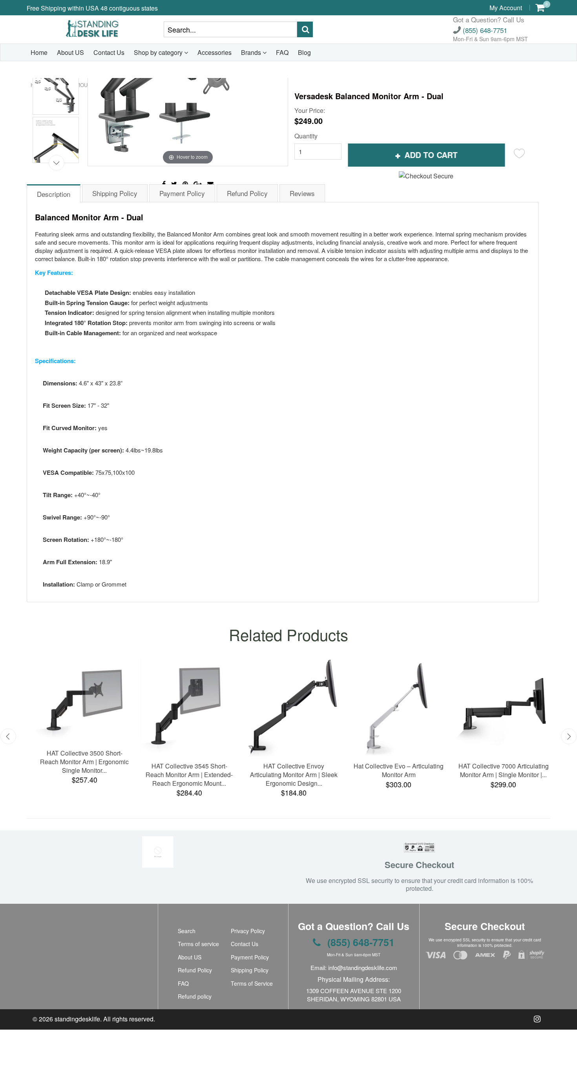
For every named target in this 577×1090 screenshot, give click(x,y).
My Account (505, 7)
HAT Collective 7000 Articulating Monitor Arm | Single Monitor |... (498, 770)
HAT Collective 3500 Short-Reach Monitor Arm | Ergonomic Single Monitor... (79, 761)
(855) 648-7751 (484, 30)
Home (39, 52)
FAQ (282, 52)
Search (186, 931)
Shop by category (159, 52)
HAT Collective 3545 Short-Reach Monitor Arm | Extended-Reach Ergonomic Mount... (183, 774)
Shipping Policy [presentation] (114, 193)
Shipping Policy (249, 970)
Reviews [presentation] (302, 193)
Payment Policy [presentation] (182, 193)
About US (70, 52)
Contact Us (108, 52)
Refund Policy (195, 970)
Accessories (214, 52)
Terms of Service (252, 983)
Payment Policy (250, 957)
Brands (252, 52)
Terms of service (198, 944)
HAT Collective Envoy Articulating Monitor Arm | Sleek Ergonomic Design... (288, 774)
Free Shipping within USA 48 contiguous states (92, 8)
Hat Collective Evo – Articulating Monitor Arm (393, 770)
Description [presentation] (53, 194)
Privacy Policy (248, 931)
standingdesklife (77, 1018)
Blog (304, 52)
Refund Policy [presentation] (247, 193)
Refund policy (195, 996)
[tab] (54, 193)
